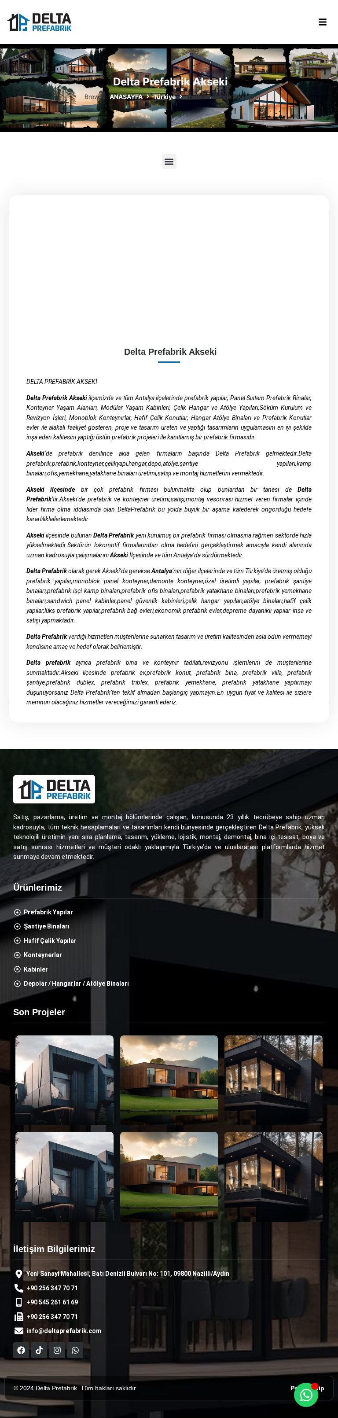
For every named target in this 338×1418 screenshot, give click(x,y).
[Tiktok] (39, 1350)
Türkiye (164, 96)
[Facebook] (21, 1350)
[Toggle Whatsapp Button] (306, 1395)
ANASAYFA (126, 96)
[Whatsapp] (75, 1350)
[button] (322, 22)
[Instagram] (57, 1350)
